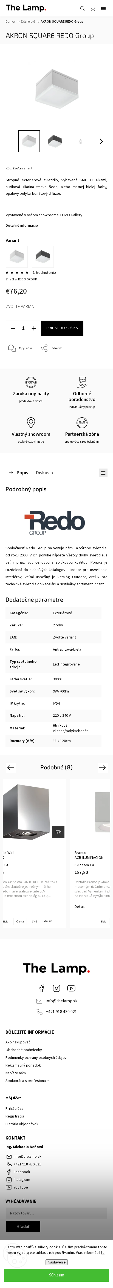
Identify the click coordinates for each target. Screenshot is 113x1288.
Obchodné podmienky (23, 1050)
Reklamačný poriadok (23, 1065)
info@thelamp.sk (61, 1001)
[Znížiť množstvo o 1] (13, 328)
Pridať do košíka (62, 328)
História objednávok (21, 1124)
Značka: (21, 279)
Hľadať (23, 1226)
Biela (103, 922)
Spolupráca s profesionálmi (27, 1081)
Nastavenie (57, 1262)
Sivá (34, 922)
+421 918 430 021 (61, 1012)
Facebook (42, 988)
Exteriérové (62, 613)
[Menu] (103, 8)
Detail (79, 907)
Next (103, 767)
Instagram (56, 988)
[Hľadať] (82, 8)
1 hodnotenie (44, 272)
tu (102, 1252)
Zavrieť (95, 362)
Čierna (20, 922)
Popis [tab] (22, 472)
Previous (11, 767)
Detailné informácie (22, 225)
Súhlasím (56, 1275)
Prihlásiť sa (14, 1108)
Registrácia (14, 1116)
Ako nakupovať (17, 1042)
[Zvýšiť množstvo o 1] (34, 328)
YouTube (71, 988)
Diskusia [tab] (44, 472)
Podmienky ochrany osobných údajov (36, 1057)
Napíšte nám (15, 1073)
